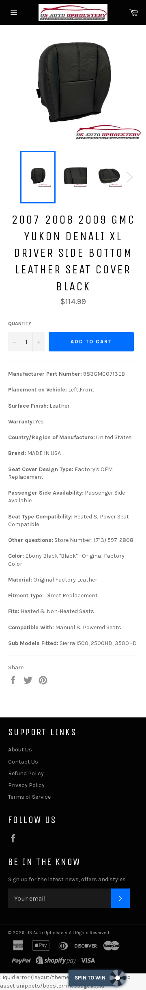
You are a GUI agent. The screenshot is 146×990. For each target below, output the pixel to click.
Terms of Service (29, 796)
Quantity (19, 323)
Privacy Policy (26, 785)
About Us (20, 749)
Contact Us (23, 761)
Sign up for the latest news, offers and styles (67, 879)
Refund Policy (26, 773)
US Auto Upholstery (46, 932)
